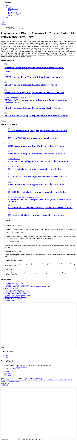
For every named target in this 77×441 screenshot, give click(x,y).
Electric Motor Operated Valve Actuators (17, 292)
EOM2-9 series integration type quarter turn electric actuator (34, 92)
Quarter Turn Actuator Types (13, 290)
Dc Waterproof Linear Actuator (14, 298)
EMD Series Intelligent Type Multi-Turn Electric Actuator (36, 153)
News (6, 5)
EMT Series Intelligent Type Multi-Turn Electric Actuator (33, 77)
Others (10, 15)
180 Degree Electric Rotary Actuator (15, 297)
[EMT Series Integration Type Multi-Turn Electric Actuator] (9, 143)
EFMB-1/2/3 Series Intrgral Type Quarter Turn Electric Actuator (36, 115)
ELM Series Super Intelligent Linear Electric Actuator (31, 85)
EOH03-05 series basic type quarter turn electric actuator (36, 215)
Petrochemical (12, 12)
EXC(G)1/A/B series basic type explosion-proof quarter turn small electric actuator (36, 101)
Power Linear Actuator (11, 288)
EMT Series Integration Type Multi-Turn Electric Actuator (36, 146)
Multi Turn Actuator (10, 300)
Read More (8, 71)
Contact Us (8, 17)
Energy (10, 10)
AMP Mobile (39, 378)
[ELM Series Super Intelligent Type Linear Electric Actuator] (6, 105)
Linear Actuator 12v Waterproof (40, 380)
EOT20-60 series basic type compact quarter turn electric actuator (40, 207)
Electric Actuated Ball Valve (58, 380)
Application (8, 7)
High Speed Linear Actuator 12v (10, 380)
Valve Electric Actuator (13, 381)
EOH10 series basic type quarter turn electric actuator (34, 169)
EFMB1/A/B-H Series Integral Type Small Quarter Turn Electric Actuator (39, 200)
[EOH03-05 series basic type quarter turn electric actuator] (9, 212)
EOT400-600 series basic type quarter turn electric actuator (37, 192)
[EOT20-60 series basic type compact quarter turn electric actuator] (9, 205)
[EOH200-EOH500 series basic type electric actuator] (9, 136)
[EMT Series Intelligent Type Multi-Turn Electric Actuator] (6, 74)
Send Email (4, 385)
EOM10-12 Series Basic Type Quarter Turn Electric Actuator (34, 67)
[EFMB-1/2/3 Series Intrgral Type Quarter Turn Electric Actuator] (6, 113)
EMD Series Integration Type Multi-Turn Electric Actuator (37, 184)
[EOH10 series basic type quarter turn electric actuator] (15, 166)
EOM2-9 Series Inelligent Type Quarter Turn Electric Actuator (38, 161)
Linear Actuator (25, 380)
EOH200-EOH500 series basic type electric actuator (33, 138)
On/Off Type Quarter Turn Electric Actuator (18, 285)
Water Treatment (13, 9)
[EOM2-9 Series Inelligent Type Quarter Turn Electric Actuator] (14, 159)
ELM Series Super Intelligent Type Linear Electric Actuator (34, 108)
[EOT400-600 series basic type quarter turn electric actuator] (9, 189)
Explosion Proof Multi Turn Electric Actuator (18, 295)
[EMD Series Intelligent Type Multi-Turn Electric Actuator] (9, 151)
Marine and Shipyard (14, 14)
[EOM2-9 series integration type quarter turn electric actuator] (6, 90)
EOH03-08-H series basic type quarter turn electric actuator (37, 176)
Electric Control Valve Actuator (14, 283)
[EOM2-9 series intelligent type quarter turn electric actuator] (9, 128)
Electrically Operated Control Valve (15, 293)
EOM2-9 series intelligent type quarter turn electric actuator (37, 130)
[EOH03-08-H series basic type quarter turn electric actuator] (9, 174)
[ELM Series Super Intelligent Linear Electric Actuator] (6, 82)
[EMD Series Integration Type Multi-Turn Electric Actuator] (9, 182)
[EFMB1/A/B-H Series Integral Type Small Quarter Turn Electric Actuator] (23, 197)
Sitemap (32, 378)
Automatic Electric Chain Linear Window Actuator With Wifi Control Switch (27, 286)
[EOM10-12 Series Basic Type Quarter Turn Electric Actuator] (6, 64)
